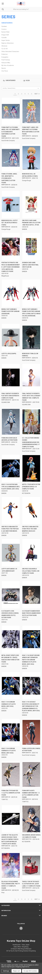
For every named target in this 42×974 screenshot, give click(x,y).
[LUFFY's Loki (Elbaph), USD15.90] (11, 337)
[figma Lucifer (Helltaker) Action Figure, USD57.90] (31, 732)
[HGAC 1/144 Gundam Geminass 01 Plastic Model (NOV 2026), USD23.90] (11, 732)
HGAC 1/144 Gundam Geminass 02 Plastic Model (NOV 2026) (8, 704)
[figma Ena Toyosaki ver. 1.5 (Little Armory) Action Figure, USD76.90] (11, 774)
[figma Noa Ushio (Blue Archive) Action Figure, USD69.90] (11, 421)
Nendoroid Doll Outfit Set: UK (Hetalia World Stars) (9, 223)
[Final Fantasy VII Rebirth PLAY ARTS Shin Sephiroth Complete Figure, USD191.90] (11, 377)
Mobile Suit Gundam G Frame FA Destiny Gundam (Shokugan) (10, 311)
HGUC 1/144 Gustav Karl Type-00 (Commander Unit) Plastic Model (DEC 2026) (10, 487)
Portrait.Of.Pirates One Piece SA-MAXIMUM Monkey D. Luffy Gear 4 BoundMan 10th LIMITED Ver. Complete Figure (10, 267)
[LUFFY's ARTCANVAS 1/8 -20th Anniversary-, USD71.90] (11, 552)
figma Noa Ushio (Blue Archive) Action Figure (9, 439)
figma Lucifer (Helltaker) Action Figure (31, 750)
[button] (10, 80)
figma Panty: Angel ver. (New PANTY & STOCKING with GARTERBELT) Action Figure (30, 130)
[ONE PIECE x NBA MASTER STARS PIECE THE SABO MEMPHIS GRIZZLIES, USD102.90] (31, 510)
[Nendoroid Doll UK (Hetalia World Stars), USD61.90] (31, 157)
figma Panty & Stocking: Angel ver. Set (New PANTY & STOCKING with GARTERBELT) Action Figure (10, 131)
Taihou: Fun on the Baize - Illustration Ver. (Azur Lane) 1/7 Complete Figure (31, 884)
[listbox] (23, 88)
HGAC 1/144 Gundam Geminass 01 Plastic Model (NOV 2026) (8, 751)
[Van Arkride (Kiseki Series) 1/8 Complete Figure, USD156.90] (31, 818)
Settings (6, 971)
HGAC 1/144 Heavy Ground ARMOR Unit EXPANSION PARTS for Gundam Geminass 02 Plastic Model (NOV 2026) (31, 659)
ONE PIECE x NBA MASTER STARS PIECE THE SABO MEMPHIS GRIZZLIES (30, 529)
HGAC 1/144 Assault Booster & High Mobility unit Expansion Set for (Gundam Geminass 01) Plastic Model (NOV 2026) (31, 706)
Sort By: (5, 88)
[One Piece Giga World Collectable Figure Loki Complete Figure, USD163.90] (31, 552)
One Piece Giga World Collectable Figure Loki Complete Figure (30, 571)
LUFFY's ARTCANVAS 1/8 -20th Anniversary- (9, 570)
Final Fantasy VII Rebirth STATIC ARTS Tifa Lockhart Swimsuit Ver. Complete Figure (31, 397)
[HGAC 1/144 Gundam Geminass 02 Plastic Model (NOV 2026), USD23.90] (11, 685)
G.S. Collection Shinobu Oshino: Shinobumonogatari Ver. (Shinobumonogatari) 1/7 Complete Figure (31, 442)
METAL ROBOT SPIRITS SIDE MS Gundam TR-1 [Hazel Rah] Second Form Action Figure (10, 658)
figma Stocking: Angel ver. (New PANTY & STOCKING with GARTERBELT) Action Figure (9, 178)
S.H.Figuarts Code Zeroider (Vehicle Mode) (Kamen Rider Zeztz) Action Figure (10, 614)
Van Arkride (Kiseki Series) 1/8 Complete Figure (31, 836)
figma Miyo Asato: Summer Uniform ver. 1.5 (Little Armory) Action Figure (31, 794)
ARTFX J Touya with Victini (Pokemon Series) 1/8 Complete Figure (31, 487)
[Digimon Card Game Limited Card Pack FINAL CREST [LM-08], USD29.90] (31, 246)
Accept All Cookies (30, 971)
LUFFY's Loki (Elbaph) (8, 353)
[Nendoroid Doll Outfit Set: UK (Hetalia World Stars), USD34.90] (11, 204)
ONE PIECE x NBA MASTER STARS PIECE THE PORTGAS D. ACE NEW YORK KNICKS (10, 529)
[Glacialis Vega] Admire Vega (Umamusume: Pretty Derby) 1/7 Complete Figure (10, 885)
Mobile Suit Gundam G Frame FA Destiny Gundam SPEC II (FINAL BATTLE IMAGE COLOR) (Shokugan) (31, 312)
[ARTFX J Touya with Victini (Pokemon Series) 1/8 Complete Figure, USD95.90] (31, 468)
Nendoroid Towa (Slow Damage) (30, 355)
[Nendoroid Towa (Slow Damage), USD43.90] (31, 337)
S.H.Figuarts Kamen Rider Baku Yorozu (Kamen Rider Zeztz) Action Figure (31, 613)
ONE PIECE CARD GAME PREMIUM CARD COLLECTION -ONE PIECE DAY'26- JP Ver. (31, 223)
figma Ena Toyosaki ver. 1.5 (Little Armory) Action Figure (10, 793)
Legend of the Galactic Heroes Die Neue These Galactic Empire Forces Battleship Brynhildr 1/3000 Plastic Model (9, 839)
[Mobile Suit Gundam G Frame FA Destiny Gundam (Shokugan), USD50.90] (11, 293)
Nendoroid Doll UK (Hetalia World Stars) (30, 175)
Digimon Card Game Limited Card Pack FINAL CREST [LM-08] (30, 265)
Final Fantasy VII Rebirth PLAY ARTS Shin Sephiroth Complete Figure (10, 396)
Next (36, 94)
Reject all (16, 971)
